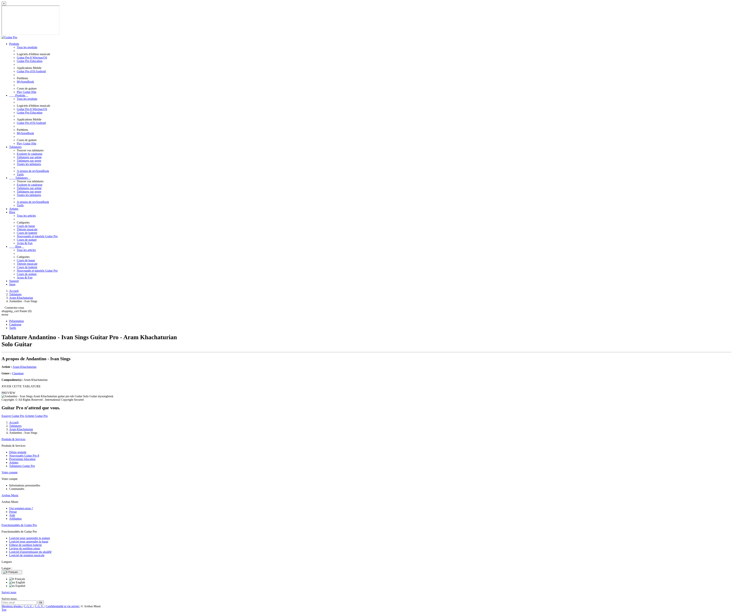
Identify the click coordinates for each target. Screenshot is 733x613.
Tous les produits (27, 47)
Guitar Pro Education (29, 61)
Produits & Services (13, 439)
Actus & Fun (24, 243)
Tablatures (15, 147)
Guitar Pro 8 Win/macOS (32, 57)
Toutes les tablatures (29, 164)
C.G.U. (29, 606)
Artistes (13, 208)
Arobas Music (10, 495)
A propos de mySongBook (33, 171)
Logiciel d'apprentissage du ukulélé (30, 551)
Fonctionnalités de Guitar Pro (19, 525)
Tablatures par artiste (29, 157)
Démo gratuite (17, 452)
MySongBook (25, 81)
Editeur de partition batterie (25, 545)
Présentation (16, 321)
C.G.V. (39, 606)
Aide (12, 515)
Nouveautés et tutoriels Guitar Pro (37, 236)
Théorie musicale (27, 229)
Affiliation (15, 518)
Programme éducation (22, 459)
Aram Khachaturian (24, 366)
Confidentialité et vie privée (63, 606)
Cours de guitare (27, 239)
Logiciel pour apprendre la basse (28, 541)
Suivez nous (9, 592)
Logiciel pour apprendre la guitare (29, 538)
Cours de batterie (27, 232)
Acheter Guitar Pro (36, 416)
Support (14, 281)
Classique (18, 373)
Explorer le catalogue (29, 153)
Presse (13, 511)
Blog (12, 212)
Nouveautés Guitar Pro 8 (24, 455)
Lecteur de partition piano (24, 548)
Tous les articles (26, 215)
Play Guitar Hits (26, 92)
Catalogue (15, 324)
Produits (14, 43)
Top (4, 609)
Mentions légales (12, 606)
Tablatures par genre (29, 160)
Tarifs (20, 174)
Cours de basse (26, 226)
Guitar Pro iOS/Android (31, 71)
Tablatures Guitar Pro (22, 466)
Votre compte (10, 472)
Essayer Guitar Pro (13, 416)
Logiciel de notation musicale (26, 555)
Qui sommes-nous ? (21, 508)
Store (12, 284)
